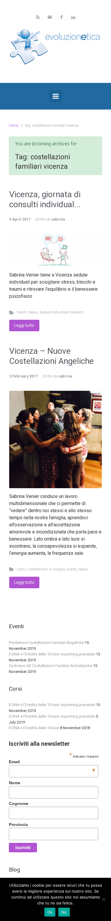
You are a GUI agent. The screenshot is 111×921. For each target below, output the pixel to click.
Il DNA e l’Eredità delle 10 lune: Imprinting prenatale (52, 654)
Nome (14, 782)
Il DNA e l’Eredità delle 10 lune (34, 728)
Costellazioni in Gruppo (46, 569)
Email (52, 761)
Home (13, 125)
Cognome (18, 803)
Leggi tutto (24, 325)
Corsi (21, 569)
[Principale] (55, 96)
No (64, 912)
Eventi (22, 312)
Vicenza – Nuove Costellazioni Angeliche (51, 356)
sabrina (58, 219)
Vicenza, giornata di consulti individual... (45, 199)
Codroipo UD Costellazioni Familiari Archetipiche (50, 665)
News (33, 312)
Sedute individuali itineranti (61, 312)
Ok (50, 912)
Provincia (18, 824)
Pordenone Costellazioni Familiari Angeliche (46, 642)
